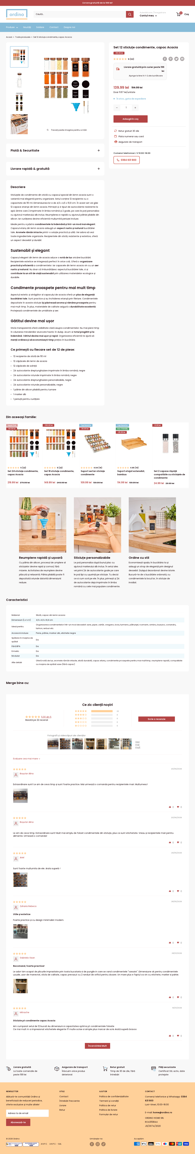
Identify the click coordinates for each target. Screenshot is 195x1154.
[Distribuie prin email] (182, 59)
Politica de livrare (108, 1109)
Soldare (40, 27)
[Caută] (130, 14)
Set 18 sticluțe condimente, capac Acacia (59, 473)
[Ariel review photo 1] (20, 879)
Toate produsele (22, 37)
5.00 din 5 (46, 716)
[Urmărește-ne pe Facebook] (92, 1144)
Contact (54, 27)
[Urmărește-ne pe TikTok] (103, 1144)
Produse (10, 27)
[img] (19, 769)
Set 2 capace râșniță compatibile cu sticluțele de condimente (169, 474)
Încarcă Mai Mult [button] (97, 1045)
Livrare (62, 1105)
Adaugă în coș (130, 118)
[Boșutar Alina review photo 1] (20, 795)
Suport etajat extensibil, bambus (131, 473)
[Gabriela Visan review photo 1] (20, 986)
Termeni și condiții (109, 1100)
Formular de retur (108, 1114)
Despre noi (69, 27)
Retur (62, 1109)
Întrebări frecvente (69, 1100)
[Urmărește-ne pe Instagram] (98, 1144)
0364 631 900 (128, 160)
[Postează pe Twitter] (176, 59)
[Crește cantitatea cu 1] (135, 108)
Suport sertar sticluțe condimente (93, 473)
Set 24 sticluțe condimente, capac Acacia (23, 473)
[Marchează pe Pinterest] (170, 59)
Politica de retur (107, 1105)
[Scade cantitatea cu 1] (117, 108)
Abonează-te (18, 1122)
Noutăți (27, 27)
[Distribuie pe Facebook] (165, 59)
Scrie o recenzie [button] (156, 719)
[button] (120, 59)
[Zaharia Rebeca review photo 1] (20, 931)
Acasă (9, 37)
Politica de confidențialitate (114, 1096)
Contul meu (147, 15)
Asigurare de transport (130, 141)
